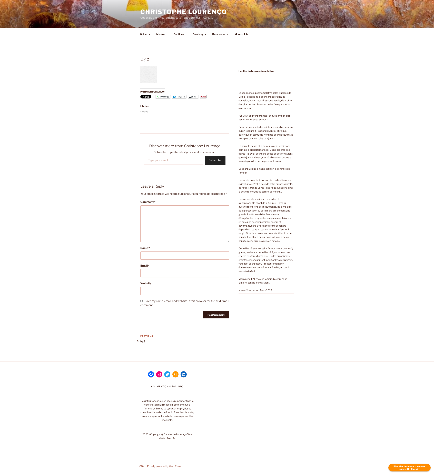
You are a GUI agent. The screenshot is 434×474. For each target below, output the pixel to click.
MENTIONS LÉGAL (167, 386)
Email (145, 265)
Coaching (198, 34)
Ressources (218, 34)
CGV (153, 386)
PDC (180, 386)
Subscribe (215, 160)
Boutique (179, 34)
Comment (147, 202)
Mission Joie (241, 34)
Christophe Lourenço (183, 12)
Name (145, 248)
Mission (160, 34)
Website (145, 283)
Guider (143, 34)
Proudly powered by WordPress (164, 466)
